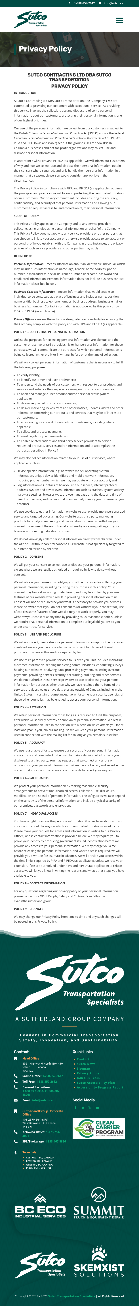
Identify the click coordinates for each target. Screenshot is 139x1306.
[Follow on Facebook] (75, 1108)
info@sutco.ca (113, 3)
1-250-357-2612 (52, 1076)
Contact (83, 1059)
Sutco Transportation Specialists (71, 1296)
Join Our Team (88, 1078)
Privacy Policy (88, 1073)
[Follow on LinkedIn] (83, 1108)
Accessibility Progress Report (100, 1087)
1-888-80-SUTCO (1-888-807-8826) (41, 1093)
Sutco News (86, 1064)
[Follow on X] (90, 1108)
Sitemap (83, 1069)
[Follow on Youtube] (97, 1108)
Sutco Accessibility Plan (96, 1083)
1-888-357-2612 (84, 3)
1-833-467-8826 (55, 1141)
